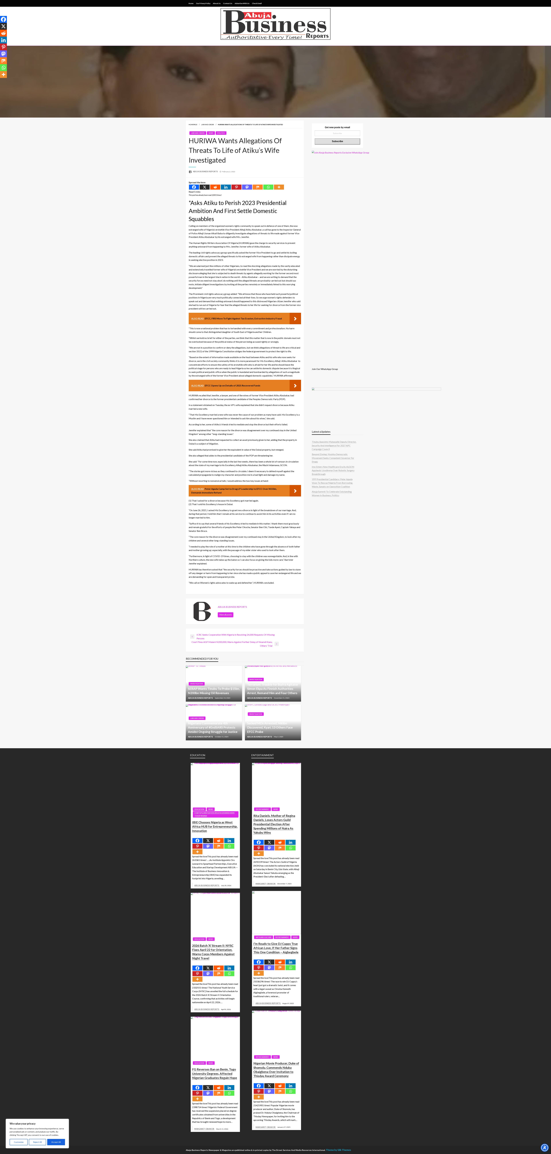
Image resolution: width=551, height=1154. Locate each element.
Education (199, 809)
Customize (19, 1142)
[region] (37, 1133)
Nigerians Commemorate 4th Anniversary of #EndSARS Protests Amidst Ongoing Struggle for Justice (212, 727)
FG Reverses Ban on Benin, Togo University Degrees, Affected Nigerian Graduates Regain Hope (214, 1073)
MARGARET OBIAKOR (204, 1129)
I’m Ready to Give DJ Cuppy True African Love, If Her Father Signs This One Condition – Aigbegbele (275, 948)
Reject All (37, 1142)
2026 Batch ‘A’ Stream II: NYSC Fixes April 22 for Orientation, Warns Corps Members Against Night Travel (213, 952)
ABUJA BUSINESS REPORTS (205, 171)
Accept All (56, 1142)
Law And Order (207, 124)
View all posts (225, 614)
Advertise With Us (242, 3)
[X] (205, 187)
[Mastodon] (247, 187)
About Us (217, 3)
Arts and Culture (263, 937)
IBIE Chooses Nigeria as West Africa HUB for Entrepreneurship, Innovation (214, 826)
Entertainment (262, 809)
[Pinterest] (236, 187)
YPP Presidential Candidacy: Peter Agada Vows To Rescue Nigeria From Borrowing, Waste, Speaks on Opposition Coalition (332, 483)
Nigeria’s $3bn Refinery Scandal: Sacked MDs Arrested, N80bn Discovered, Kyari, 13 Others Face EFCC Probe (270, 725)
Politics (221, 133)
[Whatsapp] (268, 187)
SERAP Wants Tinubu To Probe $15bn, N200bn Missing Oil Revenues (214, 691)
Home (191, 3)
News (211, 133)
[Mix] (258, 187)
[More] (279, 187)
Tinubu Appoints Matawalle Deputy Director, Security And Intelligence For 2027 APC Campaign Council (334, 445)
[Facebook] (194, 187)
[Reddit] (215, 187)
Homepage (193, 124)
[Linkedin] (226, 187)
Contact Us (227, 3)
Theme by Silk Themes (338, 1149)
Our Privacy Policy (203, 3)
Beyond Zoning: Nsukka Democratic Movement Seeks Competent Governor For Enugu (333, 458)
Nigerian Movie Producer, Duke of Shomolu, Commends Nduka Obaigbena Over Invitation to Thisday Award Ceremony (276, 1069)
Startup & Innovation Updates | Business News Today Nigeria (215, 814)
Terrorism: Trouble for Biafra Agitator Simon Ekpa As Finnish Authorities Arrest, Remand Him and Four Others (272, 689)
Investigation (196, 684)
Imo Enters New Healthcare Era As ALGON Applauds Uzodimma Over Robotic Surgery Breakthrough (333, 470)
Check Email (257, 3)
